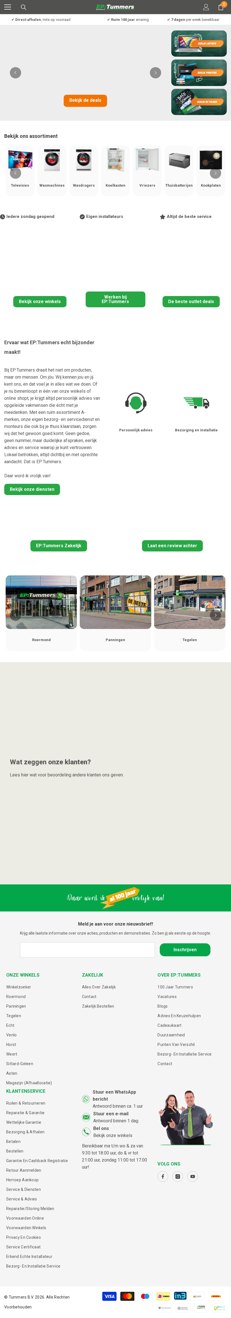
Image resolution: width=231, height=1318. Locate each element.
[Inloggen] (206, 7)
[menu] (7, 7)
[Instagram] (177, 1176)
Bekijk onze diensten (32, 489)
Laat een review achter (172, 545)
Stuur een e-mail (110, 1113)
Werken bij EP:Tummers (115, 299)
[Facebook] (162, 1176)
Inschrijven (185, 949)
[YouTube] (192, 1176)
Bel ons (101, 1128)
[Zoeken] (23, 7)
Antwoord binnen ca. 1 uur (118, 1106)
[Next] (155, 72)
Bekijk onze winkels (40, 301)
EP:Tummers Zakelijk (58, 545)
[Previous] (15, 72)
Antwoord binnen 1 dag (115, 1120)
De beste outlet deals (191, 301)
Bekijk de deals (85, 100)
